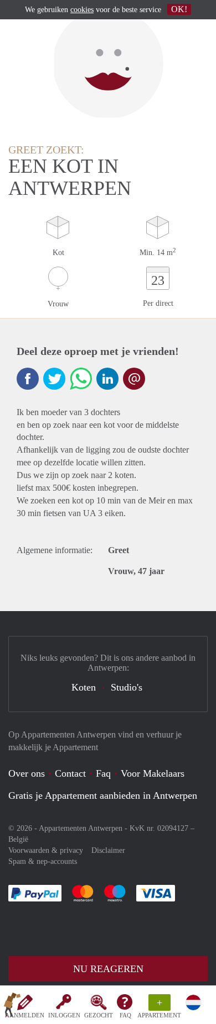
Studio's (126, 687)
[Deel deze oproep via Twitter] (54, 379)
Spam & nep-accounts (42, 861)
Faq (103, 773)
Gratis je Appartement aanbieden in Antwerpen (102, 795)
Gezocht (98, 1015)
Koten (83, 687)
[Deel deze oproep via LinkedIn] (107, 379)
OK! (179, 9)
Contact (70, 773)
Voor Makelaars (152, 773)
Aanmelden (24, 1015)
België (18, 839)
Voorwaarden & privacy (45, 850)
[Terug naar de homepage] (12, 1007)
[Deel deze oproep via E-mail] (134, 379)
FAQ (125, 1015)
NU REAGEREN (108, 968)
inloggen (64, 1015)
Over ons (26, 773)
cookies (82, 10)
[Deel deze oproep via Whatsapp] (81, 379)
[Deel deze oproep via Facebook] (28, 379)
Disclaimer (108, 850)
